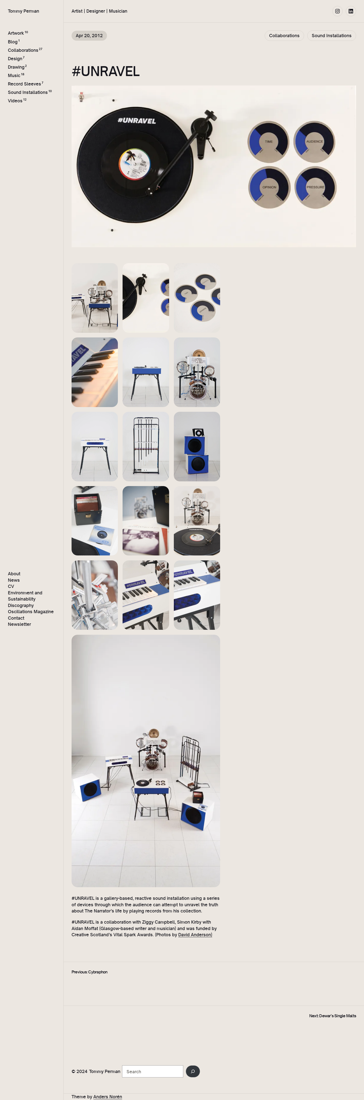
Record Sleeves (24, 83)
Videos (15, 100)
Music (14, 75)
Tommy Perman (23, 11)
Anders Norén (107, 1096)
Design (15, 58)
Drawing (16, 67)
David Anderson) (195, 934)
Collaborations (23, 50)
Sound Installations (28, 92)
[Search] (193, 1071)
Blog (13, 41)
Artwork (16, 33)
